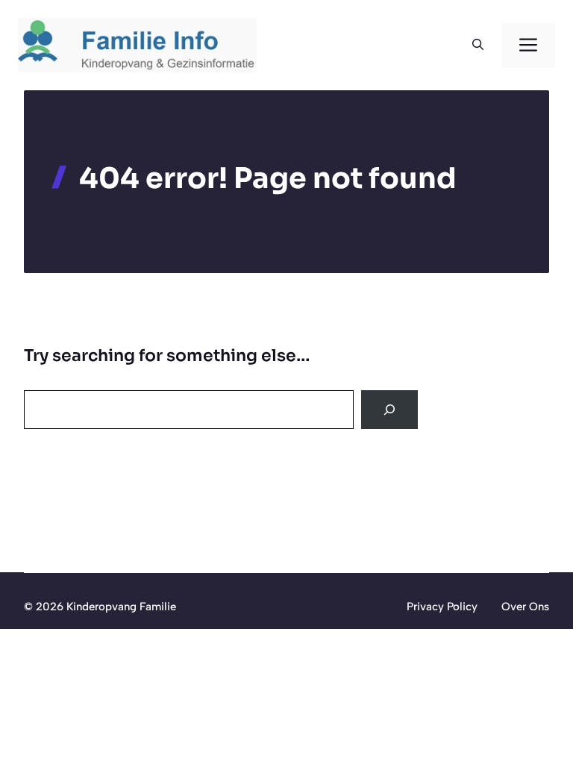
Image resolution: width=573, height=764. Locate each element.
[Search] (389, 409)
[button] (477, 45)
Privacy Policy (442, 606)
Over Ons (525, 606)
